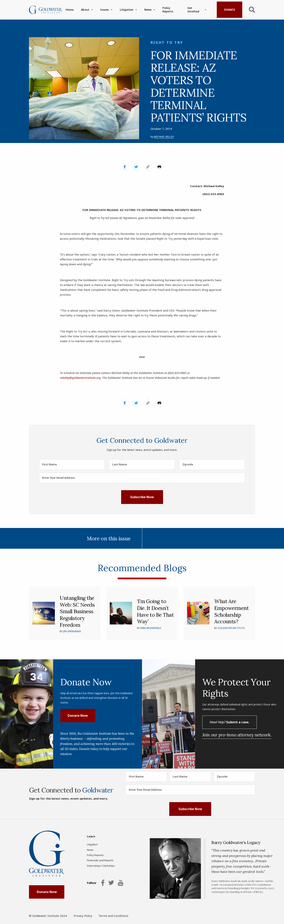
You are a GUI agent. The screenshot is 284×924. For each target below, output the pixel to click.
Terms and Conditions (113, 916)
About (85, 9)
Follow (91, 882)
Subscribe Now (142, 497)
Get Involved (193, 9)
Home (70, 9)
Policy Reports (167, 9)
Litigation (126, 9)
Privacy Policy (83, 916)
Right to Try (167, 42)
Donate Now (78, 715)
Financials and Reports (100, 860)
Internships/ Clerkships (101, 865)
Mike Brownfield (150, 628)
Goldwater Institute (231, 628)
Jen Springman (72, 631)
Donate (229, 9)
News (147, 9)
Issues (104, 9)
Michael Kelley (164, 136)
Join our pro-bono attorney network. (236, 735)
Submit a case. (229, 722)
